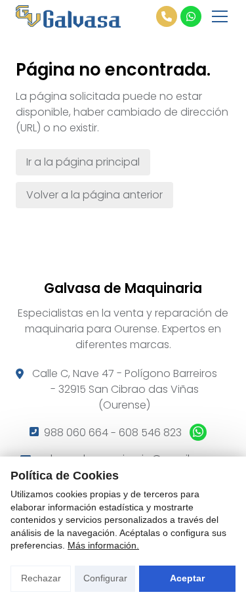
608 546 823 (150, 432)
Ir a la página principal (83, 161)
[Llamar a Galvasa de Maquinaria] (166, 16)
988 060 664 (76, 432)
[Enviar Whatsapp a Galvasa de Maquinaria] (190, 16)
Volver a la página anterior (94, 194)
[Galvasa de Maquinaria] (68, 16)
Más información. (103, 545)
